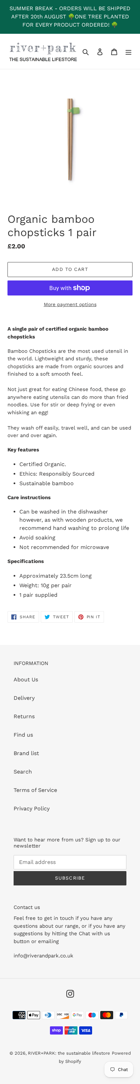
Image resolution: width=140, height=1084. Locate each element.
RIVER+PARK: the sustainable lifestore (69, 1053)
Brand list (26, 753)
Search (23, 771)
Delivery (24, 698)
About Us (26, 679)
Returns (24, 716)
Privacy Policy (32, 808)
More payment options (70, 304)
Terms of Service (35, 790)
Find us (23, 735)
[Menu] (128, 51)
